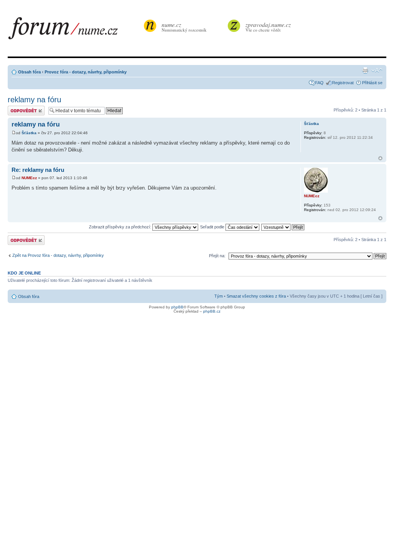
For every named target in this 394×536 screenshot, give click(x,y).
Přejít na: (217, 255)
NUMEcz (29, 178)
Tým (218, 296)
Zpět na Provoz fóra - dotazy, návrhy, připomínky (58, 255)
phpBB (177, 307)
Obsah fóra (29, 72)
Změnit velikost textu (376, 70)
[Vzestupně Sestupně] (283, 227)
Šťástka (29, 133)
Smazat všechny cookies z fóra (256, 296)
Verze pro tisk (365, 70)
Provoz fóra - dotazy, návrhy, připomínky (86, 72)
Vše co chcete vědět (268, 27)
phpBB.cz (211, 311)
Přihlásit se (372, 82)
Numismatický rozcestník (184, 27)
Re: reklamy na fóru (38, 169)
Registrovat (343, 82)
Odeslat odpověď (24, 108)
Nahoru (380, 158)
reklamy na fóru (34, 99)
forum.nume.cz (75, 30)
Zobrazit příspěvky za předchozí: (120, 227)
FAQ (319, 82)
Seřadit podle (212, 227)
